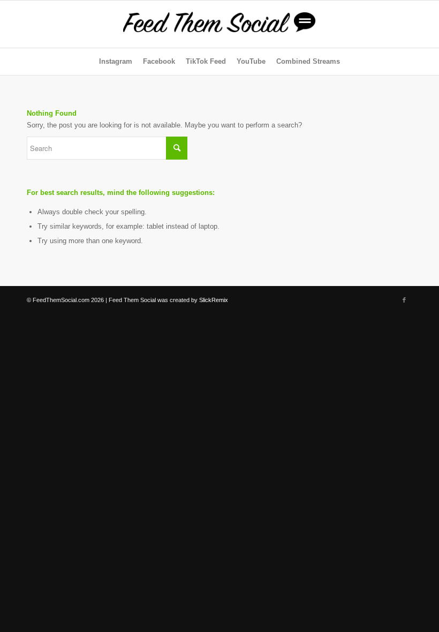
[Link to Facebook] (404, 300)
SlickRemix (213, 300)
